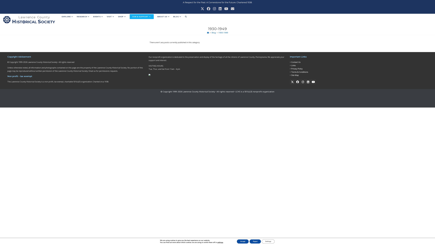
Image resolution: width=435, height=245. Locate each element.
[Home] (208, 32)
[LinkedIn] (308, 82)
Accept (242, 241)
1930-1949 (223, 32)
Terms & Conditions (299, 72)
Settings (268, 241)
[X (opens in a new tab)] (202, 9)
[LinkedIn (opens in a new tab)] (220, 9)
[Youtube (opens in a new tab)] (226, 9)
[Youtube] (313, 82)
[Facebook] (297, 82)
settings (220, 242)
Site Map (295, 75)
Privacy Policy (297, 68)
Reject (255, 241)
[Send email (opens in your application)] (233, 9)
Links (293, 65)
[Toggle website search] (185, 17)
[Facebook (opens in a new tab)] (208, 9)
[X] (292, 82)
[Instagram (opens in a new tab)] (214, 9)
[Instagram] (303, 82)
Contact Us (296, 62)
